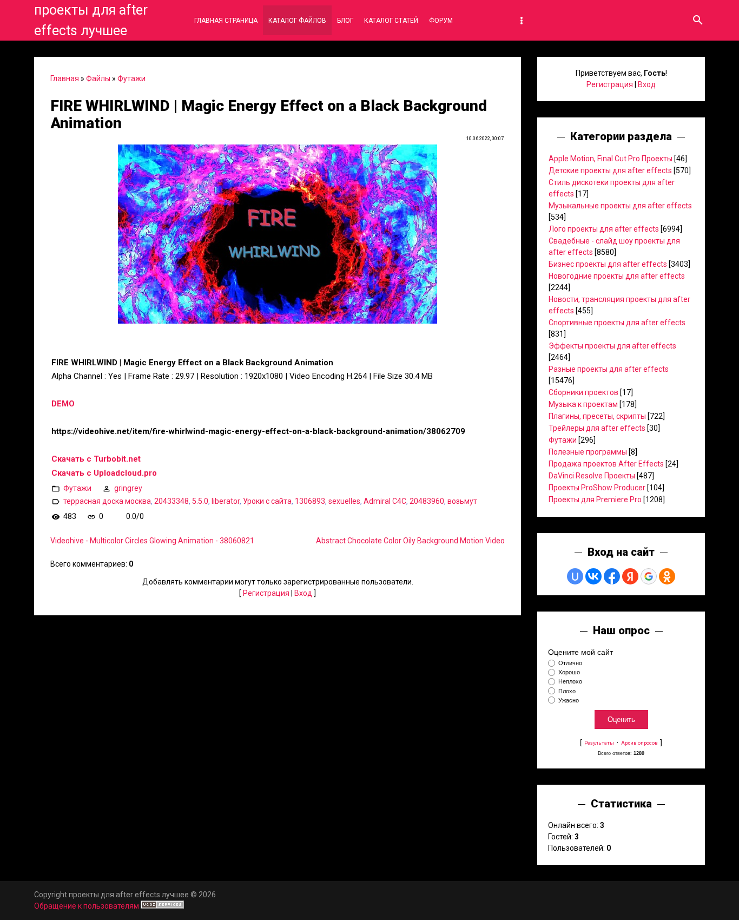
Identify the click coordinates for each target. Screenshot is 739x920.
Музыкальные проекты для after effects (620, 205)
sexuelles (344, 501)
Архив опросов (639, 743)
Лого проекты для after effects (604, 229)
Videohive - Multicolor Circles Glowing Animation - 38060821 (152, 540)
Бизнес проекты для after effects (608, 264)
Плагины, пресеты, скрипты (597, 416)
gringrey (128, 488)
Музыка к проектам (583, 404)
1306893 (310, 501)
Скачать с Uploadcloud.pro (104, 473)
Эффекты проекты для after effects (612, 345)
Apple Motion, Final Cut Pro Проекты (610, 158)
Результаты (599, 743)
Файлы (98, 78)
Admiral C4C (385, 501)
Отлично (570, 663)
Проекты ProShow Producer (597, 487)
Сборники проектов (583, 392)
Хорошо (569, 672)
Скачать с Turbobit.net (96, 459)
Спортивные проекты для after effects (617, 322)
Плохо (567, 691)
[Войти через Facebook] (612, 576)
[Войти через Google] (649, 576)
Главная (64, 78)
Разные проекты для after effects (609, 369)
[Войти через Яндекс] (630, 576)
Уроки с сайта (267, 501)
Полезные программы (588, 452)
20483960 (427, 501)
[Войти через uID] (575, 576)
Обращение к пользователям (86, 906)
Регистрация (266, 593)
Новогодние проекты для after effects (617, 276)
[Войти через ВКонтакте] (593, 576)
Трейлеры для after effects (597, 428)
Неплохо (570, 682)
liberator (226, 501)
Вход (303, 593)
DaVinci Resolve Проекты (592, 475)
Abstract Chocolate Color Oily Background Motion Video (410, 540)
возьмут (462, 501)
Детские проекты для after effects (610, 170)
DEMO (63, 404)
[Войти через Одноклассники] (667, 576)
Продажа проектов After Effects (606, 463)
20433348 (171, 501)
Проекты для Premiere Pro (595, 499)
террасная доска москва (107, 501)
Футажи (131, 78)
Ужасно (568, 700)
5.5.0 (200, 501)
